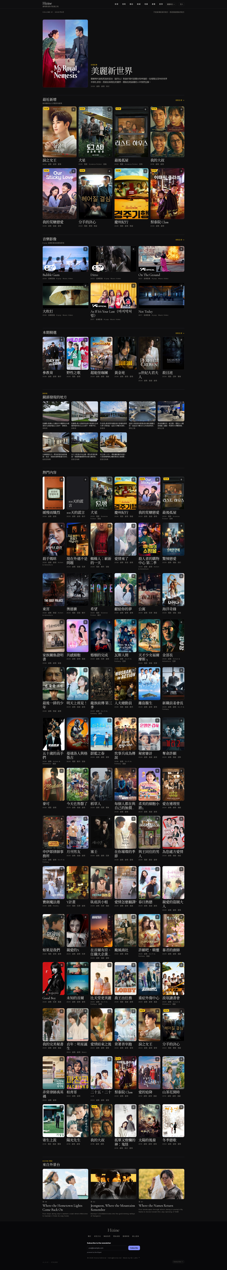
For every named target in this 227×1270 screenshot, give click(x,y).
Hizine (113, 1230)
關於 (89, 1236)
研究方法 (97, 1236)
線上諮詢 (135, 1236)
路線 (139, 4)
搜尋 (161, 4)
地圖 (146, 4)
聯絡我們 (107, 1236)
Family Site (177, 1262)
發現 (124, 4)
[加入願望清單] (73, 109)
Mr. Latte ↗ (135, 1258)
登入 (181, 4)
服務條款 (126, 1236)
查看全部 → (180, 100)
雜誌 (131, 4)
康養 (154, 4)
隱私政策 (116, 1236)
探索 (116, 4)
